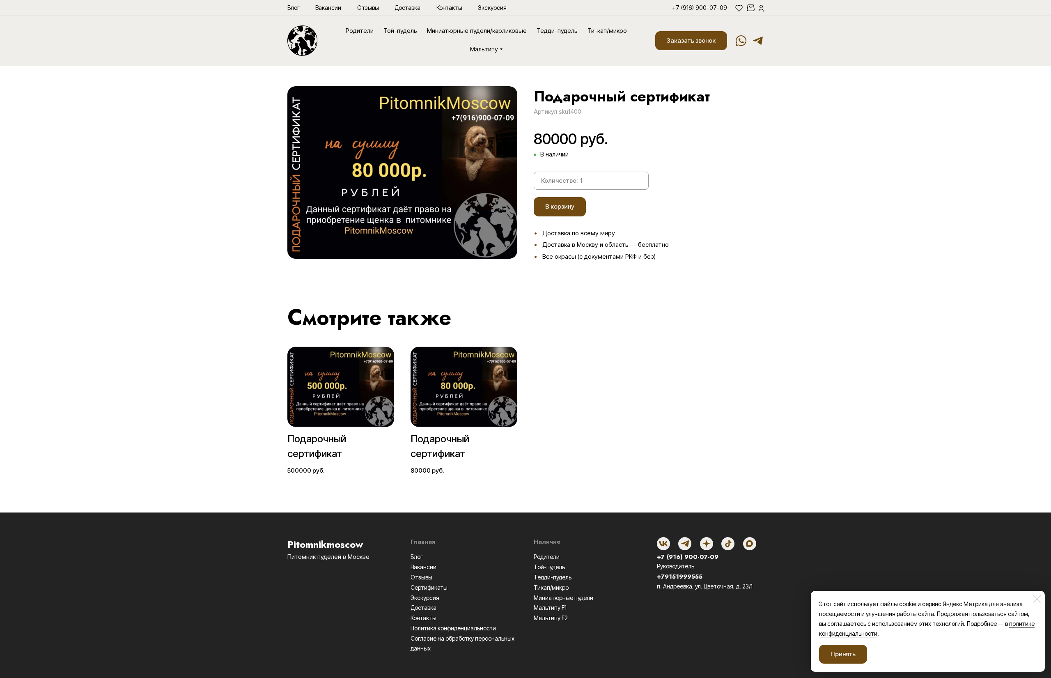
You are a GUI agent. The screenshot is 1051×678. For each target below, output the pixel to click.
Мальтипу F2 (551, 617)
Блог (417, 556)
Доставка (423, 607)
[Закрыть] (1037, 598)
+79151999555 (679, 576)
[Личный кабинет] (761, 8)
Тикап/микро (551, 587)
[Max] (749, 543)
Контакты (423, 617)
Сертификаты (429, 587)
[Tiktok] (727, 543)
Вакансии (423, 566)
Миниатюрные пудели (563, 597)
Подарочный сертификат (316, 446)
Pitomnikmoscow (325, 544)
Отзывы (421, 577)
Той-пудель (549, 566)
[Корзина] (751, 8)
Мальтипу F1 (550, 607)
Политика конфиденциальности (453, 628)
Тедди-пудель (552, 577)
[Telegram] (758, 40)
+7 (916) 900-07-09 (687, 556)
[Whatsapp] (741, 40)
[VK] (663, 543)
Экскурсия (425, 597)
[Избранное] (739, 8)
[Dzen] (706, 543)
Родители (547, 556)
